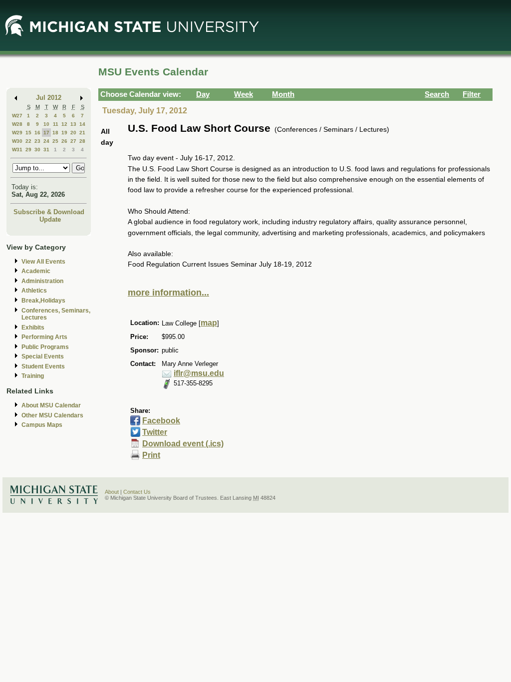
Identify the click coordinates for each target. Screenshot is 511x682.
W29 (17, 132)
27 (73, 141)
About (112, 492)
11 (55, 124)
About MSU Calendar (51, 405)
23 (37, 141)
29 (28, 149)
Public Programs (45, 346)
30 (37, 149)
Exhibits (32, 327)
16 (37, 132)
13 (73, 124)
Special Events (42, 356)
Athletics (34, 290)
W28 (17, 124)
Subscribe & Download (48, 212)
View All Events (43, 261)
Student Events (43, 366)
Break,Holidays (43, 300)
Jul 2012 (48, 97)
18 (55, 132)
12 (64, 124)
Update (50, 219)
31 (46, 149)
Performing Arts (44, 337)
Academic (35, 271)
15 (28, 132)
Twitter (154, 432)
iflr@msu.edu (199, 373)
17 (46, 132)
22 (28, 141)
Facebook (161, 420)
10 (46, 124)
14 (82, 124)
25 (55, 141)
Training (32, 375)
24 (46, 141)
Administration (42, 281)
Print (151, 455)
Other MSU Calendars (52, 415)
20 (73, 132)
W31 (17, 149)
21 (82, 132)
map (209, 323)
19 (64, 132)
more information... (168, 293)
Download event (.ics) (183, 443)
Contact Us (137, 492)
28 (82, 141)
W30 (17, 141)
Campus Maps (41, 424)
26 (64, 141)
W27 (17, 115)
